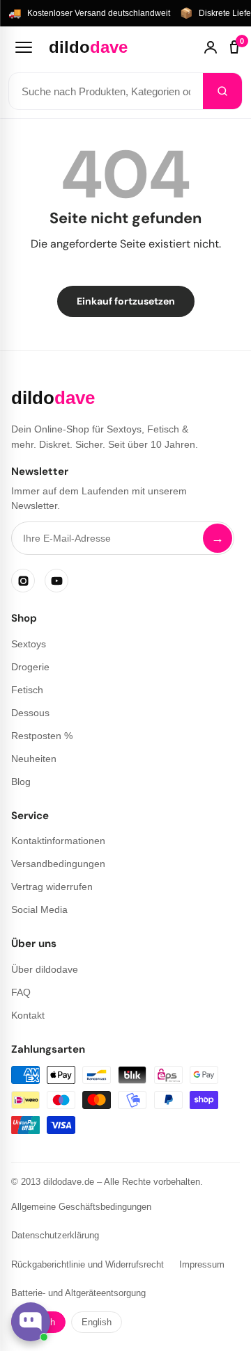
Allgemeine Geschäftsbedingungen (81, 1207)
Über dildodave (44, 969)
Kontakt (28, 1015)
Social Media (39, 909)
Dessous (30, 712)
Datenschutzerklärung (55, 1235)
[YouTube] (56, 580)
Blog (21, 781)
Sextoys (28, 643)
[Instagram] (23, 580)
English (97, 1322)
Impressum (202, 1264)
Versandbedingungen (58, 863)
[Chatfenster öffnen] (30, 1321)
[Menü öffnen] (23, 47)
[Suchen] (222, 91)
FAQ (21, 992)
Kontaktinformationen (58, 840)
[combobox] (106, 91)
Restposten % (42, 735)
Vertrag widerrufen (52, 886)
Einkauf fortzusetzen (126, 301)
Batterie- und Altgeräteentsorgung (78, 1293)
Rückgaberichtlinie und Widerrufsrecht (87, 1264)
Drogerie (30, 666)
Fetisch (27, 689)
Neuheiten (33, 758)
